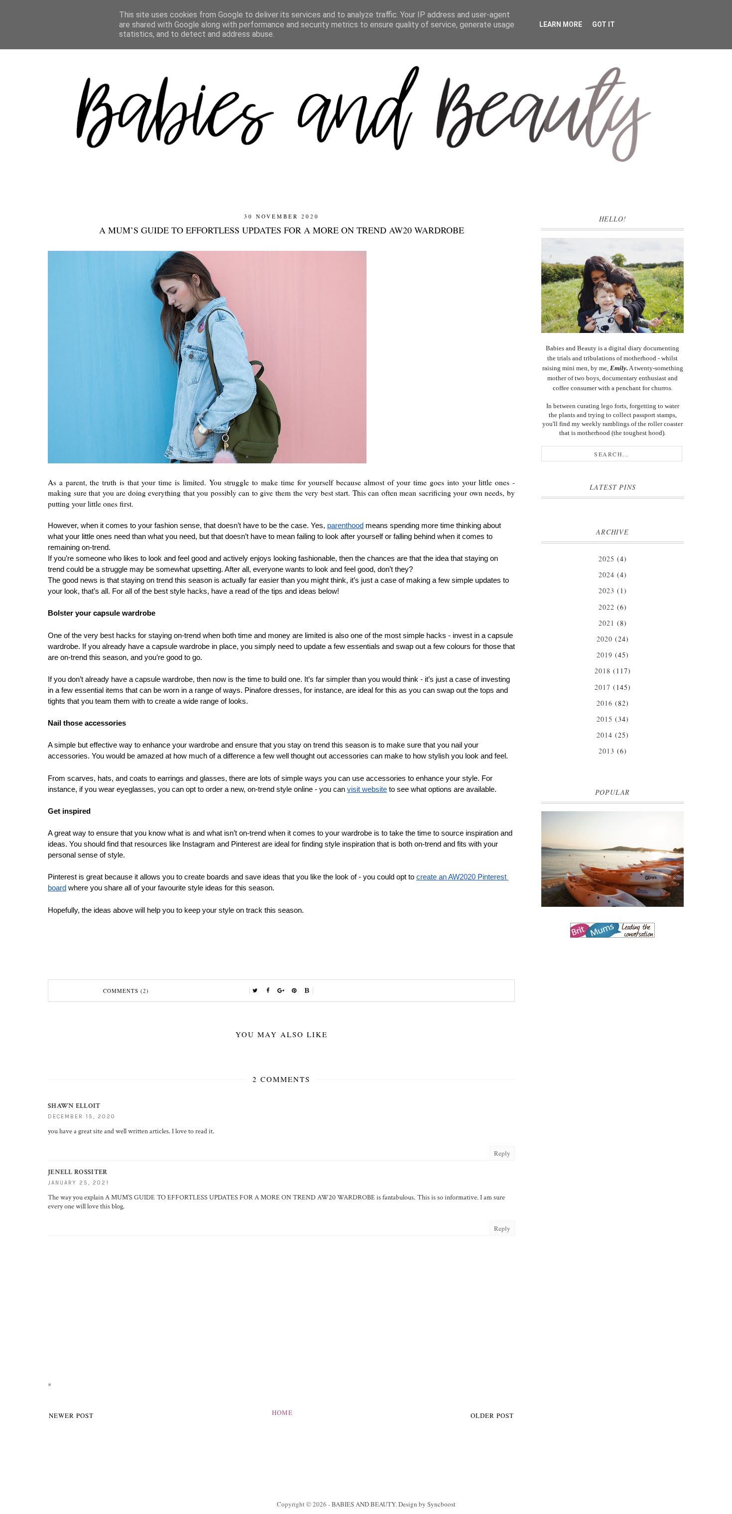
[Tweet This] (255, 991)
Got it (603, 24)
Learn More (560, 24)
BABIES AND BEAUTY (363, 1504)
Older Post (492, 1415)
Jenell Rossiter (78, 1172)
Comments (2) (126, 990)
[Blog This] (307, 991)
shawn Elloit (74, 1105)
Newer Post (71, 1415)
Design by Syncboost (427, 1504)
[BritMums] (612, 930)
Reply (502, 1153)
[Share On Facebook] (268, 991)
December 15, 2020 (82, 1116)
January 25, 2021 (78, 1183)
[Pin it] (294, 991)
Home (282, 1412)
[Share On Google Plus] (281, 991)
